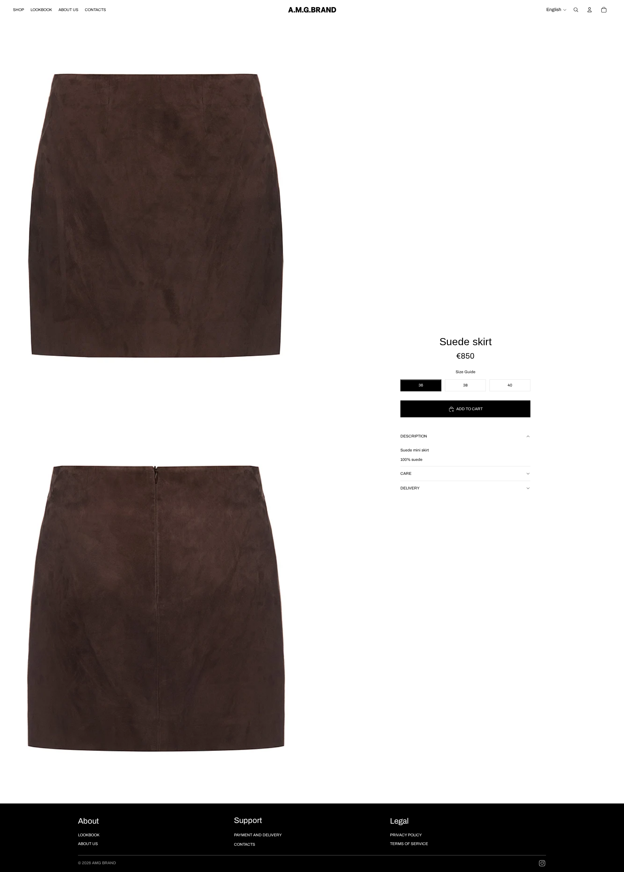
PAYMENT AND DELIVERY (258, 835)
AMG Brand (104, 863)
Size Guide (465, 372)
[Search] (576, 10)
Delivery (410, 488)
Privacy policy (406, 835)
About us (88, 843)
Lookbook (88, 835)
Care (405, 473)
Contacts (244, 844)
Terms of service (409, 843)
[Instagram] (542, 863)
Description (413, 436)
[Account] (589, 10)
